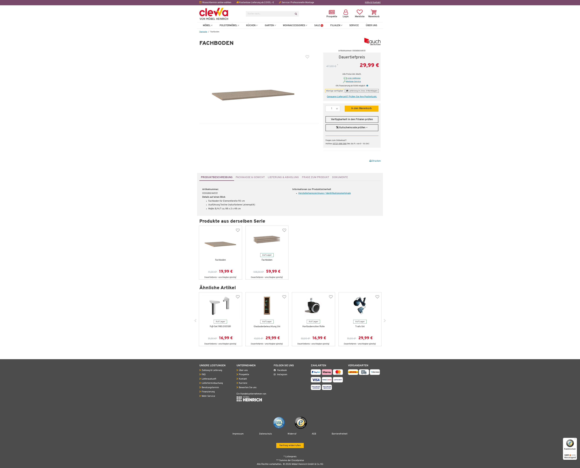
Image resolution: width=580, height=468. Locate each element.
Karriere (243, 383)
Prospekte (244, 375)
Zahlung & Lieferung (212, 370)
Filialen (335, 25)
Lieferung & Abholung (283, 177)
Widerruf (292, 434)
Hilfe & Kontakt (373, 3)
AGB (314, 434)
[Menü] (575, 439)
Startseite (203, 32)
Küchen (251, 25)
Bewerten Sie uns (247, 388)
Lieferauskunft (209, 379)
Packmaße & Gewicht (250, 177)
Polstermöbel (229, 25)
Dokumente (340, 177)
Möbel (207, 25)
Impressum (238, 434)
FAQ (204, 375)
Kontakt (243, 379)
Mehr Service (208, 396)
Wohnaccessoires (294, 25)
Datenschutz (265, 434)
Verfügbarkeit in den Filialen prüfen (352, 119)
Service (354, 25)
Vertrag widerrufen (290, 445)
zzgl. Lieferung (354, 78)
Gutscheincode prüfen (352, 127)
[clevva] (220, 14)
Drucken (376, 161)
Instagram (282, 375)
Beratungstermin (210, 388)
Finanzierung (208, 392)
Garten (269, 25)
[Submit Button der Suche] (296, 14)
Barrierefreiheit (340, 434)
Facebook (282, 370)
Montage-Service (353, 82)
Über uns (243, 370)
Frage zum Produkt (315, 177)
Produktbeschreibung (217, 177)
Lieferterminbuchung (212, 383)
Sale (317, 25)
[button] (367, 86)
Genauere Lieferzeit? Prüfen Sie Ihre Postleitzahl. (352, 97)
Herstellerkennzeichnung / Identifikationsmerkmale (324, 193)
